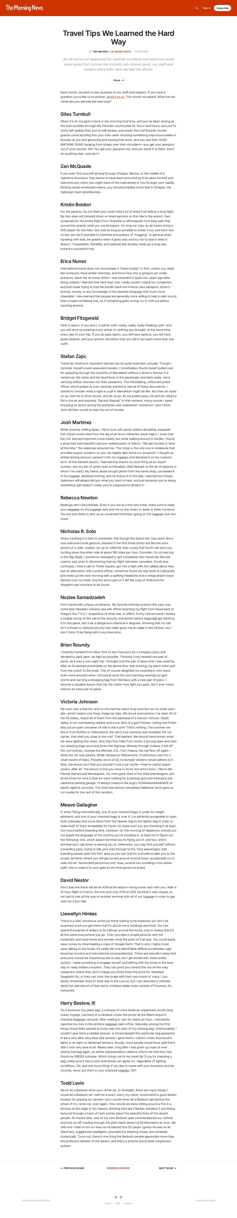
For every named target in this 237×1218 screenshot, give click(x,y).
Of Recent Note (121, 51)
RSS (118, 1203)
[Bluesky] (116, 1197)
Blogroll (128, 1203)
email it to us (115, 97)
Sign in (207, 7)
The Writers (100, 51)
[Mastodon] (121, 1197)
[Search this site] (196, 8)
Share (116, 80)
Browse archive (118, 1168)
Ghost (212, 1200)
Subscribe (222, 8)
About (108, 1203)
